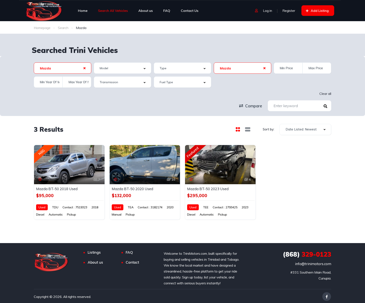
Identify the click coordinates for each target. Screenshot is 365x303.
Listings (94, 252)
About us (145, 10)
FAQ (166, 10)
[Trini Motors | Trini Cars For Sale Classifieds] (44, 10)
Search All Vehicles (113, 10)
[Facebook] (326, 296)
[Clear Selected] (84, 68)
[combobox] (62, 68)
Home (82, 10)
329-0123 (307, 254)
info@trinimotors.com (313, 263)
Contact (132, 262)
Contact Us (189, 10)
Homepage (42, 28)
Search (63, 28)
